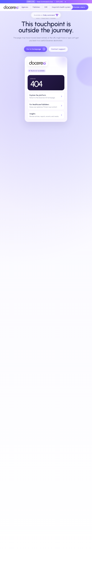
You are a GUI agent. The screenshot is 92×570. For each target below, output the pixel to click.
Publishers (36, 7)
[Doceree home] (11, 7)
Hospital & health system (61, 7)
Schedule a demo (79, 7)
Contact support (58, 49)
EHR (46, 7)
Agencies (25, 7)
